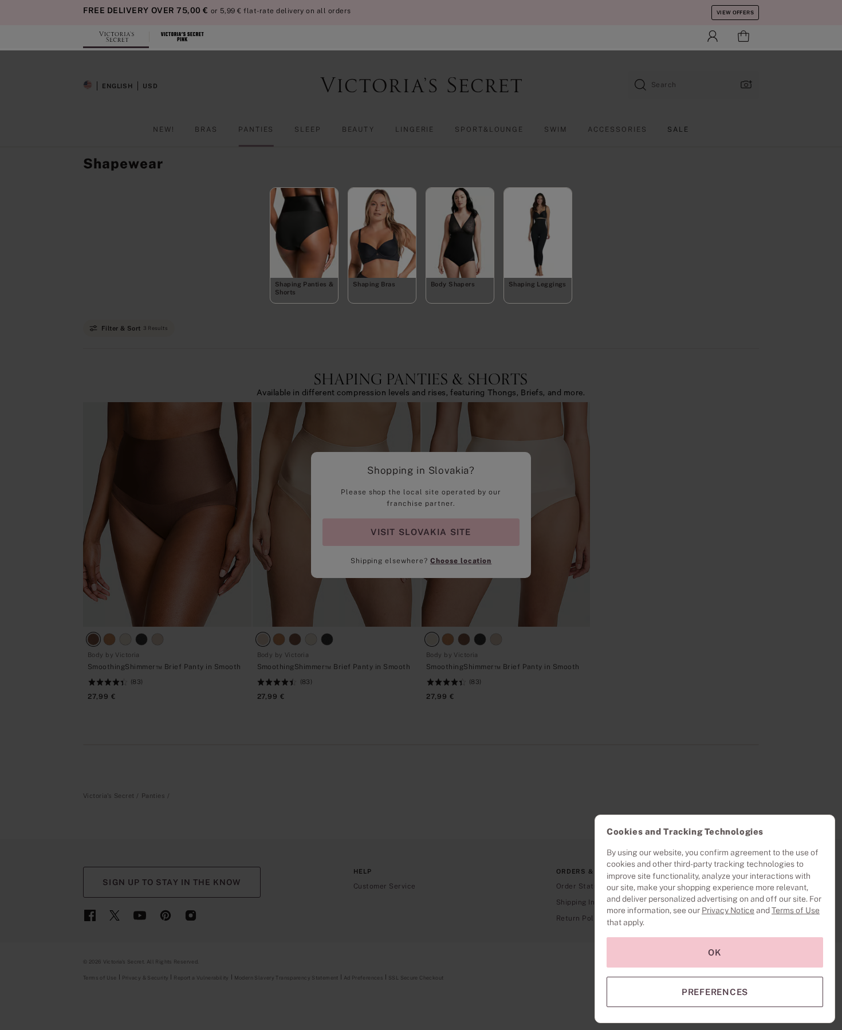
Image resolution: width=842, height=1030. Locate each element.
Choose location (460, 561)
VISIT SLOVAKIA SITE (421, 532)
